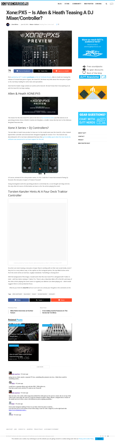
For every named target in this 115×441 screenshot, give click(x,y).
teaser (34, 294)
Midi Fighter (88, 4)
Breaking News (47, 325)
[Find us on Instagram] (103, 436)
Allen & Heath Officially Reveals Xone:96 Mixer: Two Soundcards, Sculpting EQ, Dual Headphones (56, 334)
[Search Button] (106, 3)
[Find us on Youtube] (108, 436)
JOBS (15, 429)
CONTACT (81, 136)
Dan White (15, 24)
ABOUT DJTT (82, 133)
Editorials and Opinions (16, 325)
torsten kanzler (42, 294)
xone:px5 (52, 294)
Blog (60, 4)
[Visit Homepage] (14, 3)
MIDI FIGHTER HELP (84, 143)
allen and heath (17, 294)
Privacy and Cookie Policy (86, 439)
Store (67, 4)
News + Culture (34, 24)
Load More (40, 367)
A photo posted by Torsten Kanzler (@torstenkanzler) (29, 263)
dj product (27, 294)
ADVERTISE (30, 429)
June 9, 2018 (46, 339)
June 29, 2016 (24, 24)
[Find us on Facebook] (100, 436)
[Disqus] (40, 393)
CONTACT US (21, 429)
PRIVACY (80, 140)
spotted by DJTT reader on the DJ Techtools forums (31, 77)
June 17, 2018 (13, 339)
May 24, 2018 (13, 359)
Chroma (98, 4)
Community (76, 4)
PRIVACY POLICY (38, 429)
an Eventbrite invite (48, 118)
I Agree (99, 439)
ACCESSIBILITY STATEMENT (51, 429)
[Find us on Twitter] (105, 436)
